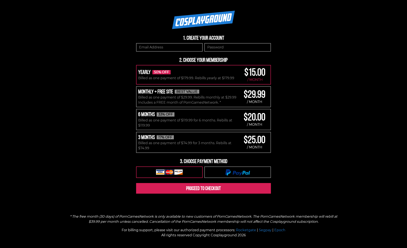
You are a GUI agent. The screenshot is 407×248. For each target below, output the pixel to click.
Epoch (279, 230)
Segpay (265, 230)
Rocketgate (246, 230)
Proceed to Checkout (203, 188)
